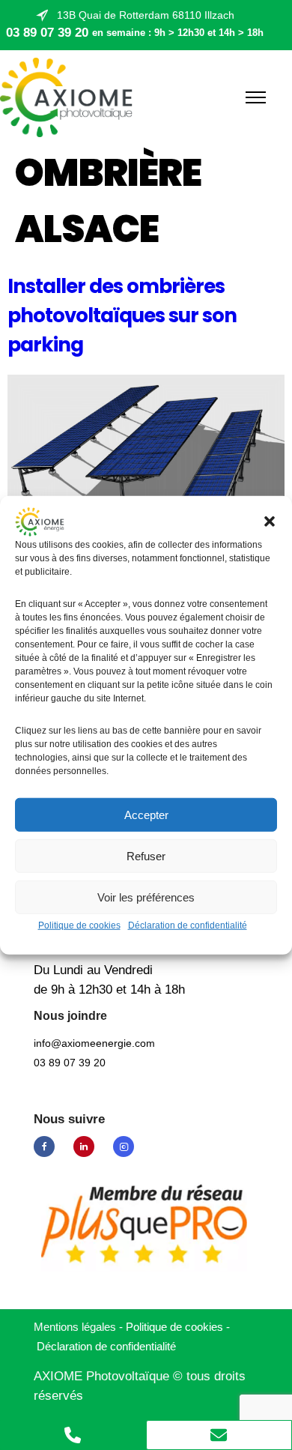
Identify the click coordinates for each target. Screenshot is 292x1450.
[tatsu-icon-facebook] (48, 1146)
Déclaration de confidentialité (187, 925)
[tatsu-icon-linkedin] (87, 1146)
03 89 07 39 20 (47, 32)
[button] (269, 521)
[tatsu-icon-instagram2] (123, 1146)
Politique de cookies (79, 925)
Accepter (146, 815)
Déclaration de (106, 1346)
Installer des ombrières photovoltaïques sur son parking (122, 315)
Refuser (146, 856)
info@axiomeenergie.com (94, 1043)
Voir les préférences (146, 897)
